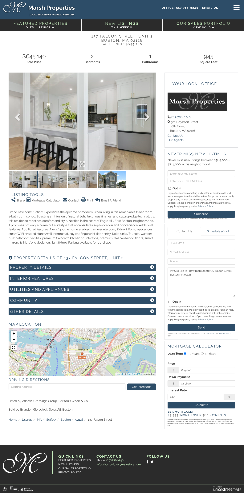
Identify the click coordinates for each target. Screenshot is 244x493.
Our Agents (176, 140)
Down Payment (179, 377)
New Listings (68, 464)
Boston (66, 419)
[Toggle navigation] (236, 7)
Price (171, 363)
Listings (27, 419)
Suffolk (51, 419)
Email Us (210, 8)
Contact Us (175, 135)
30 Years (193, 354)
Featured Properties (74, 460)
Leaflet (119, 374)
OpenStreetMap (134, 374)
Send (201, 327)
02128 (79, 419)
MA (39, 419)
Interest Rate (177, 390)
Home (13, 419)
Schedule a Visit (218, 231)
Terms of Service (225, 333)
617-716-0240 (187, 8)
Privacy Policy (205, 206)
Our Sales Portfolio (74, 468)
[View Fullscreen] (14, 347)
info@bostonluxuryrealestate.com (118, 464)
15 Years (210, 354)
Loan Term (175, 353)
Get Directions (141, 387)
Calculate (201, 405)
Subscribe (201, 214)
